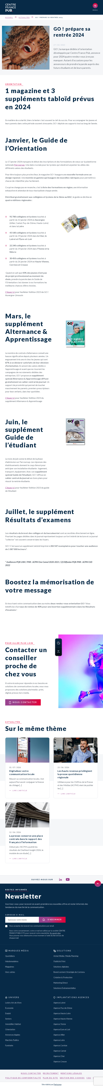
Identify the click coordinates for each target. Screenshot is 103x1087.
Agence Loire (59, 1040)
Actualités (24, 17)
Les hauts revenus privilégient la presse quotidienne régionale (75, 774)
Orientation (10, 1029)
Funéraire (9, 1045)
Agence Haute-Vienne (63, 1018)
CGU (89, 1078)
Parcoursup (19, 165)
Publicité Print (59, 961)
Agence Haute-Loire (62, 1013)
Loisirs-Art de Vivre (13, 1002)
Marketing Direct (61, 982)
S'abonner (54, 919)
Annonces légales (12, 1035)
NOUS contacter (25, 702)
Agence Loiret (59, 1002)
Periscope (57, 1084)
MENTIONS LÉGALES (71, 1073)
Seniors (8, 1018)
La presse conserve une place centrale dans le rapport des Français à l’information (26, 839)
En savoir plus (55, 933)
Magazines (9, 966)
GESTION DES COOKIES (72, 1078)
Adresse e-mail (15, 915)
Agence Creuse (60, 1061)
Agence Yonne (60, 1024)
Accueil (9, 17)
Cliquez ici (10, 292)
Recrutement (51, 1073)
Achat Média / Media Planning (66, 956)
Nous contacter (31, 1073)
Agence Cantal (60, 1051)
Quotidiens (10, 956)
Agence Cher (59, 1056)
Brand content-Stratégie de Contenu (69, 972)
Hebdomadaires (11, 961)
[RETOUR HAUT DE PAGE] (98, 883)
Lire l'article (20, 790)
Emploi (8, 1013)
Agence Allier (59, 1035)
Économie (9, 1008)
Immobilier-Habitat (13, 1024)
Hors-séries (10, 972)
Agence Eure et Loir (62, 1029)
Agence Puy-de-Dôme (63, 1008)
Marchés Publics (12, 1040)
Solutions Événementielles (65, 988)
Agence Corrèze (60, 1045)
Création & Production (63, 977)
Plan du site (50, 1078)
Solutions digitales (61, 966)
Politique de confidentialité (23, 1078)
